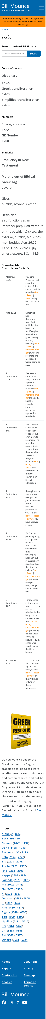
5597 (19, 935)
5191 (17, 921)
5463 (11, 930)
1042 (17, 843)
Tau (4, 916)
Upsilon (7, 921)
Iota (4, 870)
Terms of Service (30, 984)
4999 (12, 916)
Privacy (29, 969)
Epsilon (7, 852)
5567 (10, 935)
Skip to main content (6, 4)
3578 (9, 893)
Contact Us (9, 975)
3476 (10, 889)
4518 (15, 912)
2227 (21, 857)
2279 (14, 866)
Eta (4, 861)
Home (5, 29)
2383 (12, 870)
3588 (18, 898)
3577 (19, 889)
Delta (5, 847)
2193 (25, 852)
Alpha (6, 834)
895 (17, 834)
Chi (4, 930)
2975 (17, 880)
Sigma (6, 912)
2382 (23, 866)
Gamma (7, 843)
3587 (17, 893)
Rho (4, 907)
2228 (11, 861)
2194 (12, 857)
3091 (26, 880)
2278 (19, 861)
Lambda (7, 880)
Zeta (5, 857)
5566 (19, 930)
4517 (20, 907)
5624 (24, 940)
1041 (20, 838)
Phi (4, 926)
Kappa (6, 875)
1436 (16, 852)
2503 (20, 870)
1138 (14, 847)
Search (34, 53)
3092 (11, 884)
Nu (4, 889)
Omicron (7, 898)
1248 (22, 847)
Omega (6, 940)
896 (12, 838)
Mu (4, 884)
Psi (4, 935)
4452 (17, 903)
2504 (15, 875)
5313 (25, 921)
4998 (23, 912)
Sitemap (29, 975)
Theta (6, 866)
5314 (11, 926)
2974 (24, 875)
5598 (16, 940)
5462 (19, 926)
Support (7, 969)
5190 (20, 916)
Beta (5, 838)
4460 (12, 907)
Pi (3, 903)
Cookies (7, 982)
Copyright (30, 962)
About (6, 962)
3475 (19, 884)
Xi (3, 893)
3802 (9, 903)
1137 (25, 843)
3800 (27, 898)
